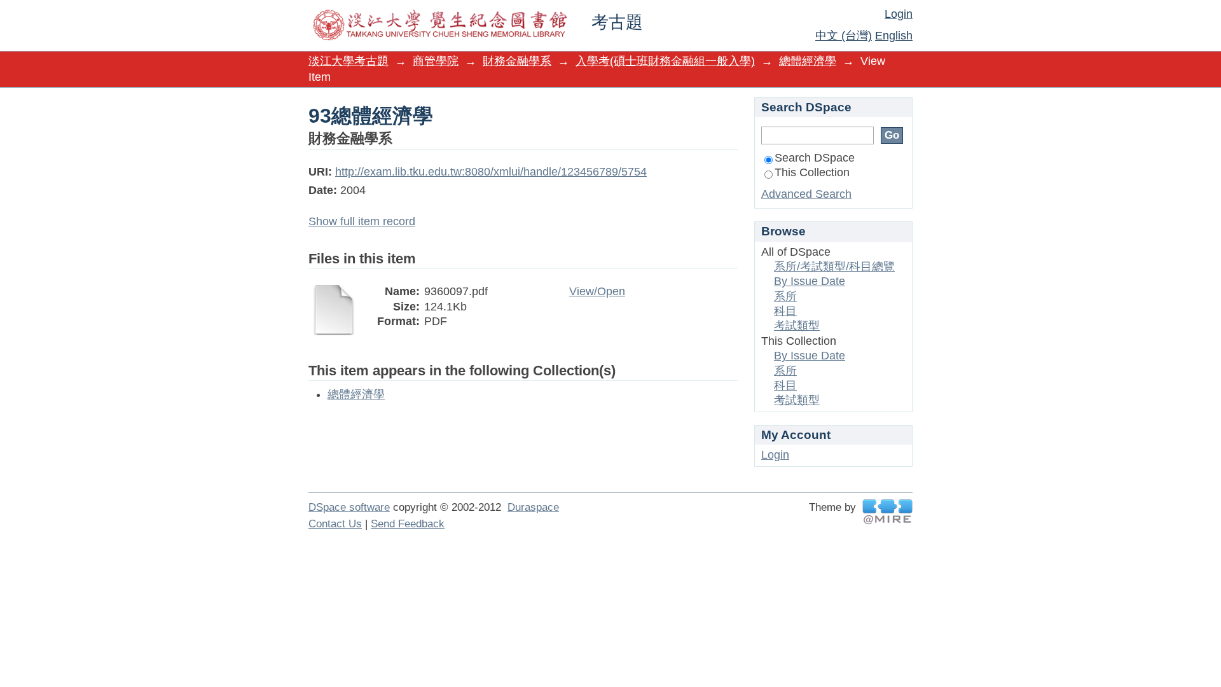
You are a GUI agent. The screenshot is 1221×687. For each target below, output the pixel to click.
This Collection (812, 172)
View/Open (597, 291)
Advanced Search (806, 194)
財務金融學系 (517, 61)
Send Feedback (408, 524)
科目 (785, 311)
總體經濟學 (807, 61)
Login (899, 14)
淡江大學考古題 (348, 61)
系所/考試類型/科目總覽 (834, 266)
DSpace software (349, 507)
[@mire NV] (887, 512)
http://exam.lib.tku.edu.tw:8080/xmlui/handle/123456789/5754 (491, 171)
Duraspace (533, 507)
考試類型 (797, 325)
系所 (785, 296)
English (894, 35)
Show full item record (361, 221)
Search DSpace (815, 157)
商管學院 (436, 61)
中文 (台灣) (843, 35)
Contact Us (335, 524)
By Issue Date (809, 281)
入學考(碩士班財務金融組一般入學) (665, 61)
